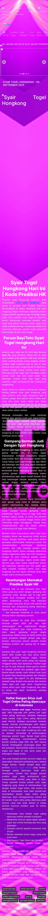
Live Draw (32, 33)
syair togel (41, 896)
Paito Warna (39, 33)
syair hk (28, 896)
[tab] (19, 73)
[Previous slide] (4, 62)
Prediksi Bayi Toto (30, 909)
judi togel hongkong (9, 893)
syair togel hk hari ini (10, 900)
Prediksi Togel (14, 33)
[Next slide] (44, 62)
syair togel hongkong (27, 900)
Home (5, 33)
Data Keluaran (24, 33)
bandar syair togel (9, 889)
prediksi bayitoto (39, 893)
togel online (41, 900)
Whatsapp (25, 2)
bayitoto (42, 889)
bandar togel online (27, 889)
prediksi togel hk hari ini (11, 896)
